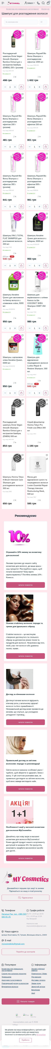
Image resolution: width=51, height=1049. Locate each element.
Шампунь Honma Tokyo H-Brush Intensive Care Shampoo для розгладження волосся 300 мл (13, 482)
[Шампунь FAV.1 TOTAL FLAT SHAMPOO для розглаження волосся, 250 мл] (13, 222)
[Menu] (3, 3)
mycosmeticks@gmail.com (13, 944)
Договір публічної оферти (38, 969)
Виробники (35, 990)
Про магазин (36, 977)
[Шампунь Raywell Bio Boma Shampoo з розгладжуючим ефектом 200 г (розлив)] (13, 103)
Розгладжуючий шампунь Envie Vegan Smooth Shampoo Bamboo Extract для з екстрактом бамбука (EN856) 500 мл (12, 429)
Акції (33, 993)
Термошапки (6, 977)
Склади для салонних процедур (14, 974)
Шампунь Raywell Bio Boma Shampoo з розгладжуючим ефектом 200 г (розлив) (12, 121)
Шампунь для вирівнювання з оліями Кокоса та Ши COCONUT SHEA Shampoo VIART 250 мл (37, 302)
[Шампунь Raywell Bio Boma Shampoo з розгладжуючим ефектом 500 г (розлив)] (37, 163)
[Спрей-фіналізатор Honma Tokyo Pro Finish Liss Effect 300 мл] (37, 409)
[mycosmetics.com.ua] (25, 878)
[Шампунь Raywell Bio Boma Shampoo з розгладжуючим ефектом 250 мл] (37, 103)
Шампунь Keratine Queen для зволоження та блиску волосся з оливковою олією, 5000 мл (13, 300)
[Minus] (5, 87)
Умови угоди (36, 983)
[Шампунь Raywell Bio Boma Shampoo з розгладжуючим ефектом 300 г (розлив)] (13, 163)
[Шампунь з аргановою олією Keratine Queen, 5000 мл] (13, 344)
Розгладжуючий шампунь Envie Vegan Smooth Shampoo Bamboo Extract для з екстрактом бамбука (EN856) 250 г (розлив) (13, 60)
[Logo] (13, 3)
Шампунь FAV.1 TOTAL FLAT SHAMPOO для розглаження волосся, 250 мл (13, 239)
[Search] (43, 3)
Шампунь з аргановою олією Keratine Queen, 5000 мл (13, 360)
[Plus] (15, 87)
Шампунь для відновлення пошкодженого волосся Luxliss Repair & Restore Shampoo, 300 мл (37, 364)
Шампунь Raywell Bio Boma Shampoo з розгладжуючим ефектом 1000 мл (36, 57)
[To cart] (21, 87)
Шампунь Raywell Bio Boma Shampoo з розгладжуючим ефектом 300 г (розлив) (12, 181)
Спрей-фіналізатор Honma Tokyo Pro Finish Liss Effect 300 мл (36, 426)
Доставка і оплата (38, 980)
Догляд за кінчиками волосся (20, 694)
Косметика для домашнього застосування (22, 9)
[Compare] (22, 35)
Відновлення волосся (10, 987)
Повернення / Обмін (39, 974)
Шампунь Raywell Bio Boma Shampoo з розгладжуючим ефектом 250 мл (36, 120)
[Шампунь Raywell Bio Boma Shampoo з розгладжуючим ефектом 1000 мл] (37, 40)
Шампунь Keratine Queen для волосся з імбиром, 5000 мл (36, 238)
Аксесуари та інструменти (12, 980)
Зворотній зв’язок (38, 987)
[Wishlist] (22, 31)
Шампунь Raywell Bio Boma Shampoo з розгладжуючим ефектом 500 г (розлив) (36, 181)
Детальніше (41, 1035)
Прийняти (25, 1040)
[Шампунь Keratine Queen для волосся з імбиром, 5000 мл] (37, 222)
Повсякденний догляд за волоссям (15, 983)
